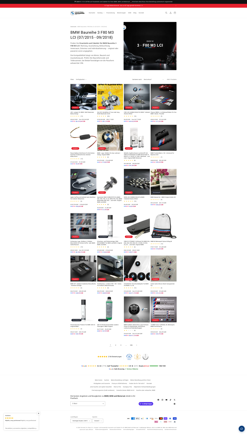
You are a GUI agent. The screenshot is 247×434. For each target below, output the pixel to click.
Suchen (106, 380)
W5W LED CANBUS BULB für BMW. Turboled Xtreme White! (134, 198)
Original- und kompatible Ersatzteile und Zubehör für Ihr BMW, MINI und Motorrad (116, 427)
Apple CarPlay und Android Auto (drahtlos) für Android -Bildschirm (83, 198)
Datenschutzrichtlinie (115, 429)
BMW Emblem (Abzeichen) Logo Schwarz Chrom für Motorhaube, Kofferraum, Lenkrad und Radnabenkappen (136, 326)
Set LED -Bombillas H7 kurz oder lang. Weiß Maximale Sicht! (108, 113)
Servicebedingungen (128, 429)
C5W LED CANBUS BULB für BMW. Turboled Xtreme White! (137, 113)
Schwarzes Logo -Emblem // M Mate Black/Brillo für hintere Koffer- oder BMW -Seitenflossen (83, 243)
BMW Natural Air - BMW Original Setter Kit (163, 197)
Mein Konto (98, 380)
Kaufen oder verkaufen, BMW (145, 390)
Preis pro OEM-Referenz (119, 383)
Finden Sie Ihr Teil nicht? (137, 383)
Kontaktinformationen (171, 429)
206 (131, 345)
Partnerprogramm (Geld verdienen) (103, 390)
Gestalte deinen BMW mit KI (125, 390)
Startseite (73, 26)
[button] (100, 13)
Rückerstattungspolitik (101, 429)
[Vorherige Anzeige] (71, 6)
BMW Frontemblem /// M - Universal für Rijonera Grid (162, 153)
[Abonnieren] (103, 403)
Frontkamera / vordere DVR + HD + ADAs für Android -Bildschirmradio (109, 284)
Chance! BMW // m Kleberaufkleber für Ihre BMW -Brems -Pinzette (163, 113)
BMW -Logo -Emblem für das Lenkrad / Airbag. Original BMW (108, 153)
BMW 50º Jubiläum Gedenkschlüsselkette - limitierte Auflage (83, 284)
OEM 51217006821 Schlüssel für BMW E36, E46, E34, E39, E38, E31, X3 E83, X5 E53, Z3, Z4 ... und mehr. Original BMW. (137, 243)
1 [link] (110, 345)
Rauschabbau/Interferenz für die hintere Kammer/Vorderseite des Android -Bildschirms (82, 154)
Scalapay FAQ (127, 387)
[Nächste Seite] (136, 345)
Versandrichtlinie (140, 429)
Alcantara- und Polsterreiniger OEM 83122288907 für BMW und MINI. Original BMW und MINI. (109, 243)
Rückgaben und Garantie (102, 383)
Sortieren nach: (137, 79)
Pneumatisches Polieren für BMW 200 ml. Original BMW (82, 325)
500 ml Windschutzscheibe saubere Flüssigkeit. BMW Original (107, 325)
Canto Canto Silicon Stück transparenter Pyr (163, 284)
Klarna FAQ (117, 387)
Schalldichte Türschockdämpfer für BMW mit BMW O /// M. (136, 284)
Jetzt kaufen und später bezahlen (101, 387)
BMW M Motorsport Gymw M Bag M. (161, 241)
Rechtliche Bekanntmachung (155, 429)
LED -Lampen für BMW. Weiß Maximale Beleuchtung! (82, 113)
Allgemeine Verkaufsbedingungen (145, 387)
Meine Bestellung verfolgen (120, 380)
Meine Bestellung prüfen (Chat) (140, 380)
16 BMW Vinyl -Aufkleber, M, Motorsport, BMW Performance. (163, 325)
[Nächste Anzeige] (176, 6)
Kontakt (149, 383)
